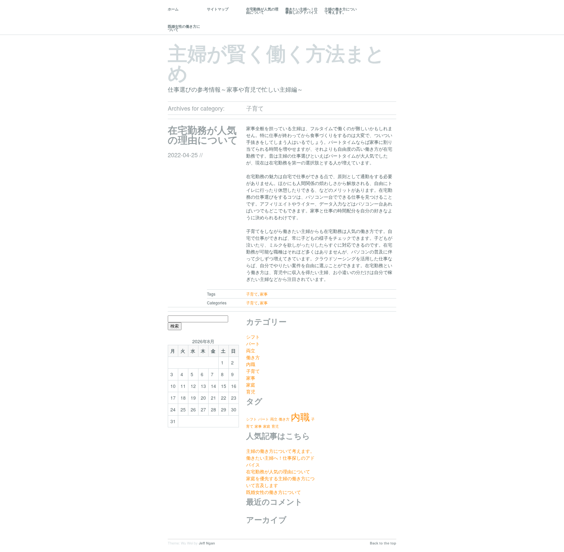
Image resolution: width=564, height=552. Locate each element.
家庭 (250, 384)
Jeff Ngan (207, 543)
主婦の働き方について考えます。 (340, 11)
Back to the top (383, 543)
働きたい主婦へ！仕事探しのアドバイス (301, 11)
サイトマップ (217, 9)
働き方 (253, 357)
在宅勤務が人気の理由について (262, 11)
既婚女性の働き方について (184, 28)
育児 (250, 391)
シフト (253, 336)
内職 (250, 364)
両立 (250, 350)
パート (253, 343)
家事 (264, 294)
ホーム (173, 9)
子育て (252, 294)
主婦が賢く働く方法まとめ (276, 62)
